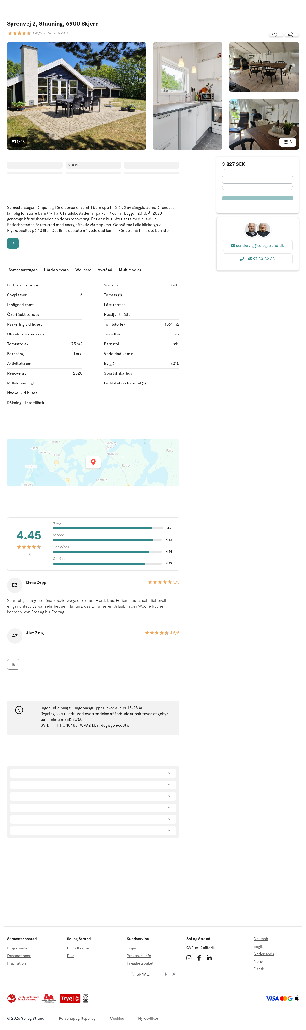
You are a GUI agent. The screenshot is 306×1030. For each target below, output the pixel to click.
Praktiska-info (139, 956)
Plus (70, 956)
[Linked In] (209, 958)
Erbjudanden (18, 948)
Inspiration (16, 963)
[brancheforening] (23, 1001)
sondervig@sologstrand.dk (260, 245)
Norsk (259, 961)
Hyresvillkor (148, 1018)
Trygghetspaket (140, 963)
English (260, 946)
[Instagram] (188, 958)
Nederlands (264, 954)
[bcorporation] (87, 1001)
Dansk (259, 969)
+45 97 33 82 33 (260, 259)
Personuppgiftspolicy (77, 1018)
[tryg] (71, 1001)
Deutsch (261, 939)
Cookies (117, 1018)
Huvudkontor (78, 948)
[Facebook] (199, 958)
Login (131, 948)
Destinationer (19, 956)
